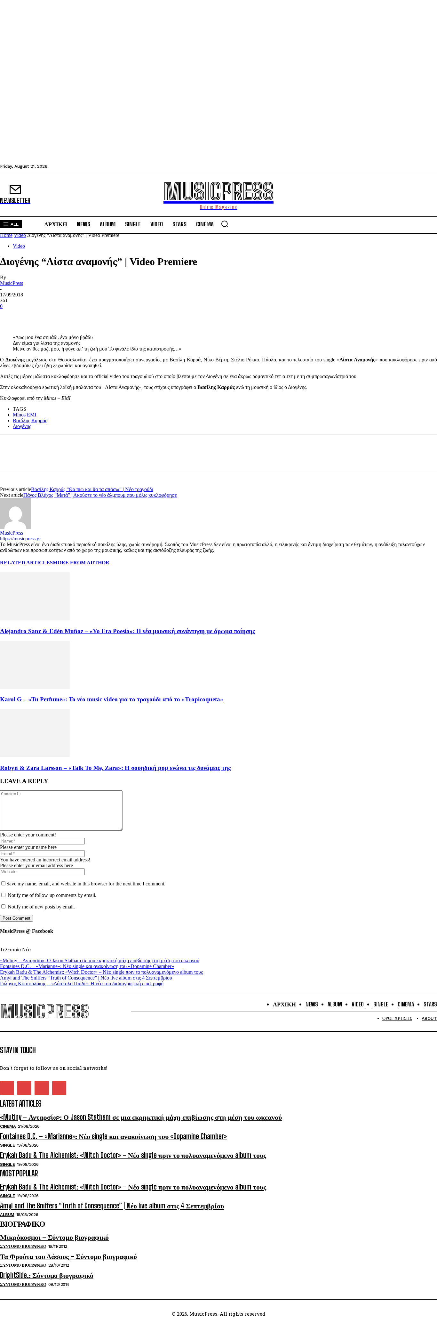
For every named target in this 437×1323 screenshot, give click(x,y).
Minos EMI (24, 414)
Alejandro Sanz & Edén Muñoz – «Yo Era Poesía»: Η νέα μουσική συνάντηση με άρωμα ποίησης (127, 631)
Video (20, 235)
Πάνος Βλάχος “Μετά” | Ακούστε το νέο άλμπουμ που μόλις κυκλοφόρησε (100, 495)
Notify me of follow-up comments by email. (52, 895)
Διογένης (22, 426)
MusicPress (11, 283)
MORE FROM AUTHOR (81, 562)
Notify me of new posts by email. (41, 906)
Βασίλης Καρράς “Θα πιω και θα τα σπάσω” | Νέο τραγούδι (92, 489)
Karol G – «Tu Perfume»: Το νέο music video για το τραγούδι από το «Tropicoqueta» (111, 699)
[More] (80, 316)
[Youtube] (59, 1088)
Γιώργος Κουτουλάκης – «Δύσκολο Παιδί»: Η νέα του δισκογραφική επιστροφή (81, 983)
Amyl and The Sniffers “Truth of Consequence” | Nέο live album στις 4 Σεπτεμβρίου (86, 977)
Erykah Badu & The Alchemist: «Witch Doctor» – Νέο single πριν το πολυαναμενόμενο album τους (101, 972)
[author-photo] (15, 527)
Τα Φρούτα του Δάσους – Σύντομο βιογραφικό (68, 1256)
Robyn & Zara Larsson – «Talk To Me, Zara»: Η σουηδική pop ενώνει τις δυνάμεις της (115, 767)
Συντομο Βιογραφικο (23, 1246)
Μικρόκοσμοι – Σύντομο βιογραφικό (54, 1237)
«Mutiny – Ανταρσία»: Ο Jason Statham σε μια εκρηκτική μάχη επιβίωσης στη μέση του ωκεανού (99, 960)
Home (6, 235)
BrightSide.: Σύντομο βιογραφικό (46, 1275)
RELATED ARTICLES (26, 562)
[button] (224, 223)
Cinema (8, 1126)
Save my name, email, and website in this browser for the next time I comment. (85, 883)
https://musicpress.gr (20, 538)
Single (7, 1145)
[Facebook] (10, 316)
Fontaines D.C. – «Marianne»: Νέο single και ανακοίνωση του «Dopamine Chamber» (87, 966)
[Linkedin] (56, 316)
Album (7, 1214)
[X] (33, 316)
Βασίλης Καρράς (30, 420)
